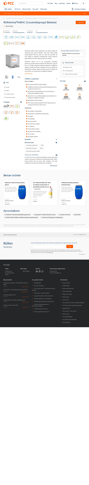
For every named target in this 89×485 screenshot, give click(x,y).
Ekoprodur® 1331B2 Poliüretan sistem (45, 215)
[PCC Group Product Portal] (8, 3)
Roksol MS (77, 215)
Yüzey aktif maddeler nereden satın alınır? (43, 296)
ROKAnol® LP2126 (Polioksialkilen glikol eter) (18, 215)
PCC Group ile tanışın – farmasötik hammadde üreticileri (43, 289)
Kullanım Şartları (66, 283)
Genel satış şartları (10, 97)
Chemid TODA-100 (65, 215)
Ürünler (10, 9)
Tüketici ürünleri (26, 9)
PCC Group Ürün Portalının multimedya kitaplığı (73, 302)
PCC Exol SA (7, 32)
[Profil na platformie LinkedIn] (39, 271)
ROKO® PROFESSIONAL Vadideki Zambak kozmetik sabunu (22, 217)
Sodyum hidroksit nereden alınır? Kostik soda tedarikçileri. (40, 305)
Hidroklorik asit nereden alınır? (41, 309)
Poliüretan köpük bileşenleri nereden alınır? (44, 301)
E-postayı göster (69, 70)
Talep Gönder (80, 22)
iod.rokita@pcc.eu (50, 252)
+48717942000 (26, 271)
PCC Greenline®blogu (67, 316)
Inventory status (10, 94)
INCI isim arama (66, 314)
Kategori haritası (66, 308)
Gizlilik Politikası (66, 285)
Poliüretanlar (43, 9)
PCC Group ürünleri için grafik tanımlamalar (72, 305)
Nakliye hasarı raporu (67, 294)
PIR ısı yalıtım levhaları (39, 285)
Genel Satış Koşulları (67, 291)
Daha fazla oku (28, 73)
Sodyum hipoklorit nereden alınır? (42, 311)
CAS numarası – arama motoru (69, 311)
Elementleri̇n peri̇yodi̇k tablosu (70, 319)
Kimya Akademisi (66, 322)
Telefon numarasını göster (71, 74)
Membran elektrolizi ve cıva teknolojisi (42, 298)
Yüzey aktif (35, 9)
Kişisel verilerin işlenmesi (68, 288)
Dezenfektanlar (37, 283)
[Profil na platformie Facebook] (37, 271)
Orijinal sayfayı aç (13, 234)
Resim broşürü (66, 297)
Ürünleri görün (53, 165)
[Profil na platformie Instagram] (42, 271)
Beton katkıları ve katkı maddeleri (41, 293)
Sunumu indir (66, 300)
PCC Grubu (50, 3)
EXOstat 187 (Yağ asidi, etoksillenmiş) (53, 217)
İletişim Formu (68, 67)
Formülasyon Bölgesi (80, 9)
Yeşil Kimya (62, 3)
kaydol (69, 246)
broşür (7, 87)
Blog (56, 3)
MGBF (7, 90)
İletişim (68, 3)
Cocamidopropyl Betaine (19, 32)
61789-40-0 (30, 32)
